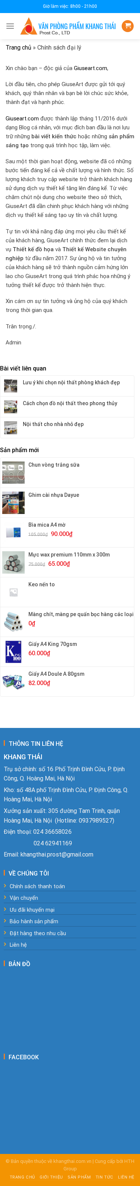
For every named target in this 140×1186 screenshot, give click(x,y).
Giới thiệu (51, 1177)
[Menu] (10, 26)
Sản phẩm (79, 1177)
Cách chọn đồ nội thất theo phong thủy (70, 403)
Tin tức (104, 1177)
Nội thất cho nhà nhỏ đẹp (53, 424)
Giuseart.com (90, 68)
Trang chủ (18, 47)
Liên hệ (126, 1177)
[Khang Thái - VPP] (68, 26)
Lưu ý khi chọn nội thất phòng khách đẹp (71, 382)
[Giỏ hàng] (128, 26)
